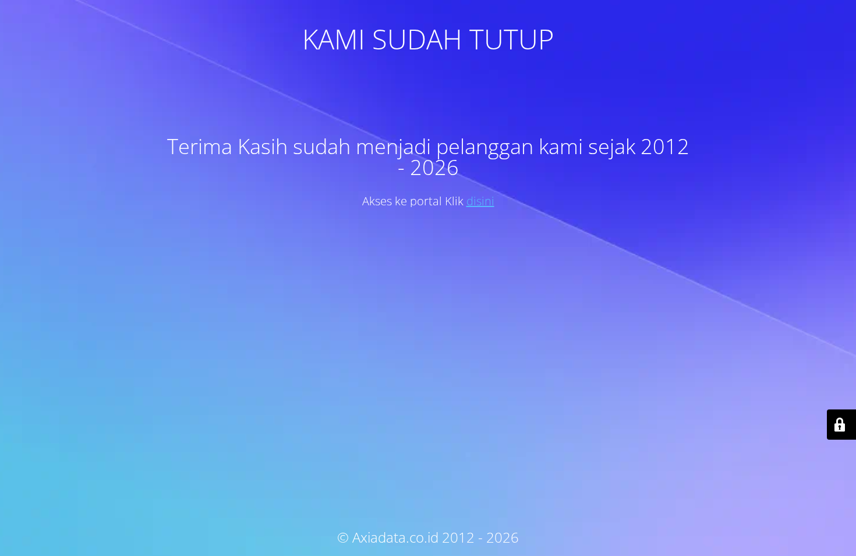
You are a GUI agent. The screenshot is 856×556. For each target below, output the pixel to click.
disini (480, 201)
